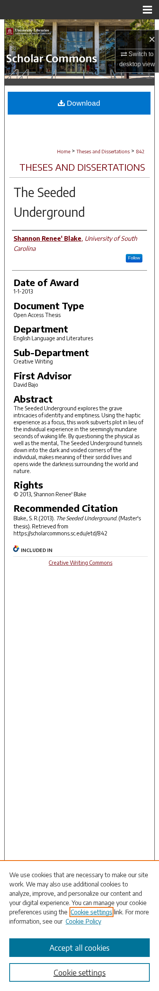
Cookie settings (91, 912)
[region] (79, 925)
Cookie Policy (83, 921)
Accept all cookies (79, 947)
